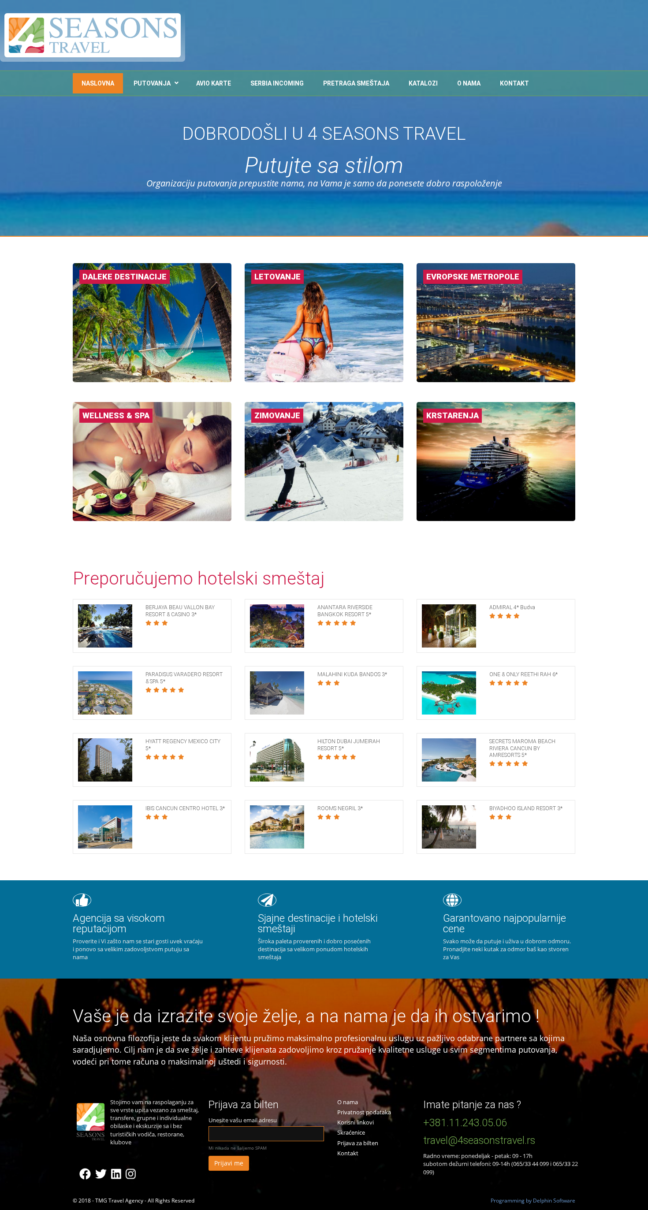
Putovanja (152, 83)
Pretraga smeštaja (356, 83)
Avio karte (213, 83)
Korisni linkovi (355, 1122)
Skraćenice (351, 1132)
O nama (468, 83)
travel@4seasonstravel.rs (479, 1140)
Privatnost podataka (364, 1112)
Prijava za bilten (357, 1143)
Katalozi (423, 83)
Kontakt (514, 83)
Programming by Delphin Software (533, 1200)
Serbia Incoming (277, 83)
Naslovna (98, 83)
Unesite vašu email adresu (243, 1120)
